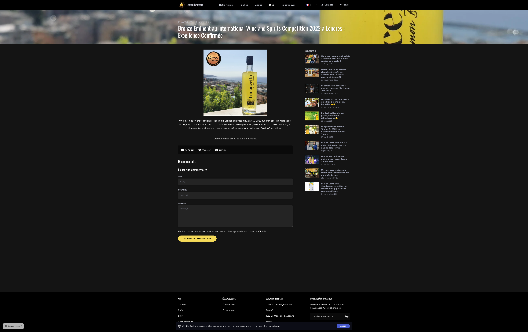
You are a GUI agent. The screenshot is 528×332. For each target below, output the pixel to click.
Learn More (274, 326)
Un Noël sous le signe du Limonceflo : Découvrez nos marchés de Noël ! (335, 172)
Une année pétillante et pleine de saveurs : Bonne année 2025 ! (334, 159)
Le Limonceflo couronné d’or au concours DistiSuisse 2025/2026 (335, 88)
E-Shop (244, 5)
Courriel (182, 190)
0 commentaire (203, 22)
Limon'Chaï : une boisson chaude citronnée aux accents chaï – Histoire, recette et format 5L (333, 73)
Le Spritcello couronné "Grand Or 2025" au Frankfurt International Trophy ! (333, 130)
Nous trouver (288, 5)
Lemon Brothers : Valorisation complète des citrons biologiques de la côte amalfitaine (334, 188)
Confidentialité (185, 321)
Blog (271, 5)
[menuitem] (226, 4)
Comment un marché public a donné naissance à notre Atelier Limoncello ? (335, 58)
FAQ (180, 310)
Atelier (258, 5)
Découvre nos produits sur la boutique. (235, 138)
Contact (182, 304)
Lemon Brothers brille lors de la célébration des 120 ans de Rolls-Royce (334, 145)
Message (182, 203)
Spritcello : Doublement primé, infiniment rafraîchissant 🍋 (333, 115)
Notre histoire (226, 5)
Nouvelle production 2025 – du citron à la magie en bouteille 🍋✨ (335, 102)
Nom (180, 176)
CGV (180, 316)
